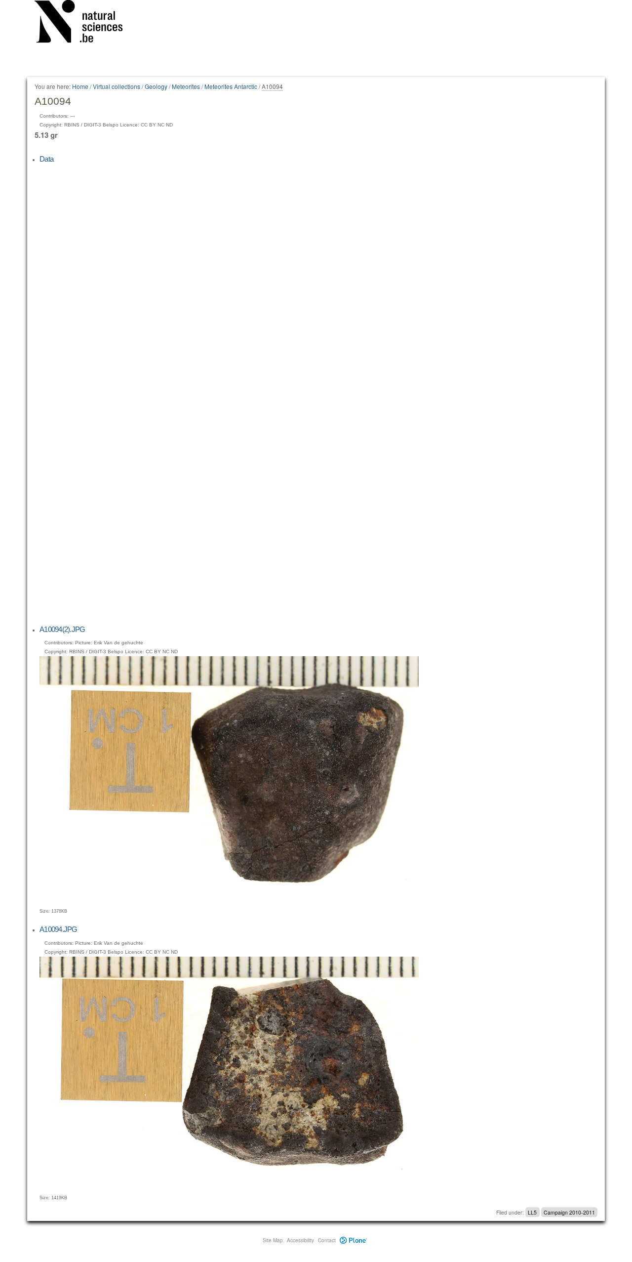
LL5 (532, 1212)
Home (80, 86)
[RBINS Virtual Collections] (85, 23)
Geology (156, 86)
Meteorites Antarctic (230, 86)
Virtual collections (116, 86)
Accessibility (300, 1240)
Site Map (273, 1240)
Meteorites (186, 86)
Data (46, 159)
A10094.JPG (59, 929)
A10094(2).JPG (62, 629)
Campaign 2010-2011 (569, 1212)
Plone (353, 1240)
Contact (327, 1240)
